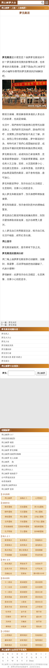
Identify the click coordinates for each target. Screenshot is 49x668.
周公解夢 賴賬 (7, 442)
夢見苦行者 (6, 353)
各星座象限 (6, 481)
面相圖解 (39, 550)
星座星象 (8, 597)
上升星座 (39, 607)
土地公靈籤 (39, 517)
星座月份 (8, 607)
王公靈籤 (23, 531)
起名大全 (8, 569)
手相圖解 (8, 555)
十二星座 (8, 582)
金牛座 (23, 612)
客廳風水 (39, 540)
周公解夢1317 (7, 435)
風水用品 (8, 550)
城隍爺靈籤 (39, 527)
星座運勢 (39, 582)
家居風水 (8, 540)
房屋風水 (8, 545)
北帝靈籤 (8, 522)
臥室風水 (23, 540)
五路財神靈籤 (23, 527)
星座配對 (23, 582)
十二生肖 (8, 587)
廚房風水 (23, 545)
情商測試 (39, 645)
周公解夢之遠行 (8, 446)
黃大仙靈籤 (39, 507)
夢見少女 (5, 341)
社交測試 (23, 645)
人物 (13, 8)
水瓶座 (23, 627)
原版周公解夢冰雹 (9, 466)
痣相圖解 (23, 555)
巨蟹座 (8, 617)
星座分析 (39, 592)
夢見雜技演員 (7, 345)
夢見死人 (5, 334)
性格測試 (39, 635)
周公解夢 (5, 8)
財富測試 (23, 640)
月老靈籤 (23, 522)
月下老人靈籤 (38, 522)
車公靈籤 (39, 512)
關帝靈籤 (8, 512)
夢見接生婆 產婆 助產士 (11, 357)
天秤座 (8, 622)
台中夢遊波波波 (8, 477)
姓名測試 (8, 564)
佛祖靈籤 (8, 517)
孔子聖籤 (8, 531)
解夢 (6, 664)
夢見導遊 (12, 325)
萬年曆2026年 (38, 573)
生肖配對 (23, 587)
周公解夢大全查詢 (9, 366)
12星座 (23, 602)
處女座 (39, 617)
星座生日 (39, 602)
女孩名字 (39, 564)
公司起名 (39, 569)
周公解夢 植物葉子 (9, 474)
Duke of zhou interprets (31, 661)
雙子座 (39, 612)
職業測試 (8, 645)
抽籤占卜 (23, 498)
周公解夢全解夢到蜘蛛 (11, 454)
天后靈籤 (23, 512)
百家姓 (23, 573)
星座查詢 (39, 597)
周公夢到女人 (7, 470)
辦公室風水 (23, 550)
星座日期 (8, 602)
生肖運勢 (39, 587)
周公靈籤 (23, 517)
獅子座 (23, 617)
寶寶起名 (23, 569)
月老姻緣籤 (8, 527)
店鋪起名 (8, 573)
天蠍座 (23, 622)
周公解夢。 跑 (7, 462)
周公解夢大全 (7, 650)
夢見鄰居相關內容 (9, 329)
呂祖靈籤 (23, 507)
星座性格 (23, 607)
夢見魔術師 (6, 349)
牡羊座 (8, 612)
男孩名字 (23, 564)
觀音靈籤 (8, 507)
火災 (9, 163)
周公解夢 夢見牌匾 (9, 450)
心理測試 (39, 498)
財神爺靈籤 (39, 531)
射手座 (39, 622)
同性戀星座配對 (8, 439)
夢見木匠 (12, 322)
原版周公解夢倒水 (9, 485)
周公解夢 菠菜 (7, 489)
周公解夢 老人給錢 (9, 458)
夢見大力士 (6, 338)
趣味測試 (8, 640)
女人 (4, 230)
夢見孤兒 (5, 361)
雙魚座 (39, 627)
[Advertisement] (24, 35)
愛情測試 (23, 635)
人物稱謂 (21, 8)
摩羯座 (8, 627)
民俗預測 (39, 555)
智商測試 (39, 640)
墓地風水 (39, 545)
